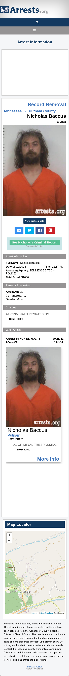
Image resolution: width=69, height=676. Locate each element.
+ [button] (9, 535)
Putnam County (42, 111)
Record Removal (47, 104)
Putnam (14, 435)
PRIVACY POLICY (34, 667)
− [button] (9, 540)
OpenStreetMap (46, 613)
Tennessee (12, 111)
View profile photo (34, 221)
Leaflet (34, 613)
